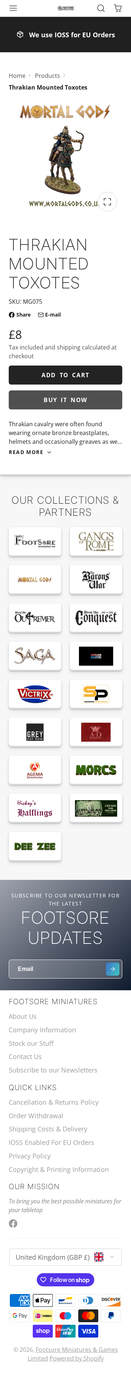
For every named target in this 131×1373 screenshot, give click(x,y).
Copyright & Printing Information (59, 1169)
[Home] (65, 8)
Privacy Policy (30, 1155)
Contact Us (25, 1056)
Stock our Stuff (31, 1043)
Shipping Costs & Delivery (48, 1128)
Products (47, 76)
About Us (23, 1016)
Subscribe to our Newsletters (53, 1070)
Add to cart (65, 375)
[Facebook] (13, 1223)
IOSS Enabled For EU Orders (51, 1142)
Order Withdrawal (36, 1115)
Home (17, 76)
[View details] (35, 541)
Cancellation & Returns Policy (54, 1102)
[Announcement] (65, 34)
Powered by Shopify (76, 1358)
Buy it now (65, 400)
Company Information (42, 1029)
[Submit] (112, 969)
